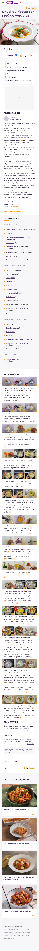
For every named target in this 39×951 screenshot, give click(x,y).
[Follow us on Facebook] (16, 55)
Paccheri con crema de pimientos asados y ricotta (18, 878)
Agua (8, 336)
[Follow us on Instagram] (21, 55)
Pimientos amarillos (13, 270)
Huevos (9, 233)
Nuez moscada (11, 252)
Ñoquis (4, 8)
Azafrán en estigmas (14, 339)
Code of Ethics (25, 935)
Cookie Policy (26, 932)
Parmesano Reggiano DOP (16, 237)
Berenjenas (10, 278)
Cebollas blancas (12, 328)
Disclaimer (17, 935)
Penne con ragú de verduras (16, 810)
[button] (29, 731)
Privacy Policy (17, 932)
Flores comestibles (13, 359)
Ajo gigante (10, 293)
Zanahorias (10, 332)
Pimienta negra (12, 260)
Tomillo (9, 301)
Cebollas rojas (11, 289)
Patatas (9, 324)
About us (19, 929)
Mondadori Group (9, 938)
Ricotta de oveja (12, 229)
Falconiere (23, 133)
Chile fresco (10, 297)
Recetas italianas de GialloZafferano (16, 2)
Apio (7, 285)
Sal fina (9, 256)
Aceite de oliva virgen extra (16, 308)
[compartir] (4, 49)
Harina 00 (10, 243)
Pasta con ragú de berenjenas (17, 911)
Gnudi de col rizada (11, 206)
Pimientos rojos (12, 274)
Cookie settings (8, 935)
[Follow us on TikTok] (26, 55)
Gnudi (21, 140)
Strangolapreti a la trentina (13, 211)
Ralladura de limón (13, 247)
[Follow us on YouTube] (31, 55)
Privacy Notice (8, 932)
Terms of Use (26, 929)
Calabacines (10, 282)
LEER (33, 814)
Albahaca (9, 304)
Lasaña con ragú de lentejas (16, 843)
